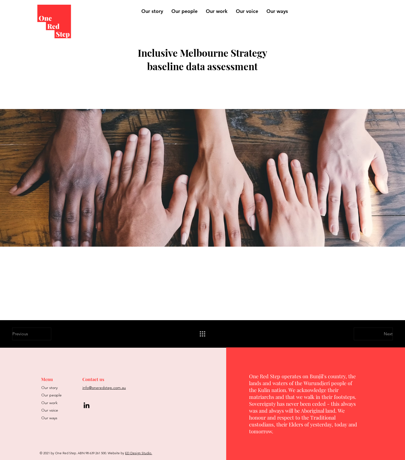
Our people (51, 395)
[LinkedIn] (86, 405)
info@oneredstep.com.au (104, 387)
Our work (49, 402)
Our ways (49, 417)
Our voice (49, 410)
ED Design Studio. (138, 453)
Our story (49, 387)
